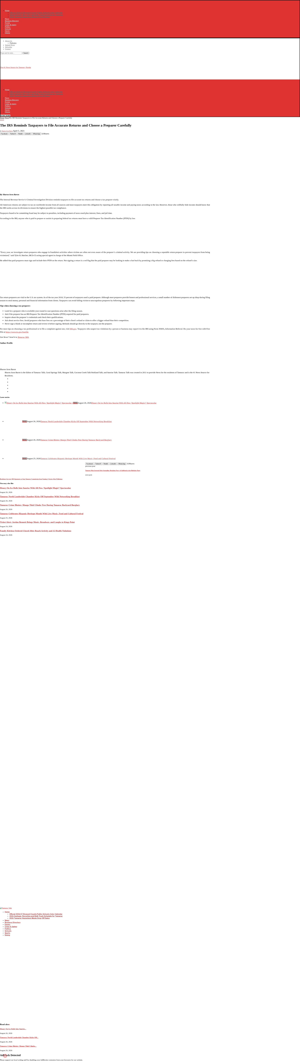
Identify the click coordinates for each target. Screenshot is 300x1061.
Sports (7, 31)
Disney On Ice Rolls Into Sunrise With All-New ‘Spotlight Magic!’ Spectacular (123, 403)
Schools (8, 29)
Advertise (8, 47)
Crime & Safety (10, 25)
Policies (13, 43)
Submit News (10, 45)
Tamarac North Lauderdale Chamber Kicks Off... (19, 1037)
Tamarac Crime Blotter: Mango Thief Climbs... (18, 1046)
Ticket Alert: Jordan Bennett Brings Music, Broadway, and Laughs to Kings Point (37, 522)
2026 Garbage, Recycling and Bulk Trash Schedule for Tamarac (36, 15)
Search (25, 53)
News (7, 19)
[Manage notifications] (5, 1056)
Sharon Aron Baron (7, 131)
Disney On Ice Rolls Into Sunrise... (13, 1029)
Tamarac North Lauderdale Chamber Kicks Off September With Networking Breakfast (76, 421)
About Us (8, 41)
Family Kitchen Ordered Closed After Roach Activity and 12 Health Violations (35, 531)
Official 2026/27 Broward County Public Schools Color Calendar (36, 13)
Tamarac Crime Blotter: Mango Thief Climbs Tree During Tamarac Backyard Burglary (76, 440)
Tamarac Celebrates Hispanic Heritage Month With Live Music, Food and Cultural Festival (78, 458)
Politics (7, 27)
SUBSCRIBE (5, 36)
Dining (7, 33)
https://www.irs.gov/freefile (17, 332)
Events (7, 23)
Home (7, 10)
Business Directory (12, 21)
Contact (8, 49)
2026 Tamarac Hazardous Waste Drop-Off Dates (30, 17)
